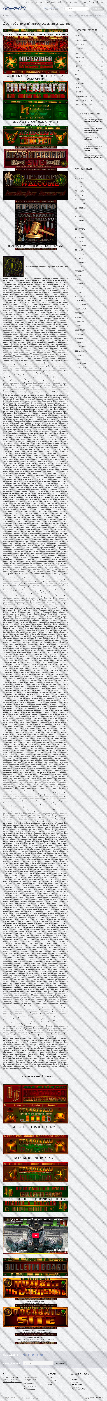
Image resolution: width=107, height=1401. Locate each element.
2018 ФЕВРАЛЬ (80, 262)
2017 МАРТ (79, 250)
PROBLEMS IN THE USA (84, 96)
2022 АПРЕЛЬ (80, 317)
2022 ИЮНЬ (79, 321)
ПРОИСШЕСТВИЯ (81, 53)
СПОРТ (77, 70)
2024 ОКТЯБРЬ (80, 347)
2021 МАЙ (79, 292)
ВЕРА (50, 1378)
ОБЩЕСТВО (79, 57)
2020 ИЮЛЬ (79, 279)
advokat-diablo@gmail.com (12, 1382)
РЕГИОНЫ (79, 92)
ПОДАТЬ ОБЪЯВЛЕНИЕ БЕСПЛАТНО (36, 1301)
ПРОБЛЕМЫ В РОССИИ (83, 100)
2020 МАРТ (79, 271)
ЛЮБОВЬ (51, 1382)
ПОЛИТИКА (79, 44)
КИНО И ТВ (79, 66)
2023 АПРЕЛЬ (80, 342)
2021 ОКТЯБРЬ (80, 296)
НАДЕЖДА (52, 1380)
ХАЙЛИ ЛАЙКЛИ (81, 40)
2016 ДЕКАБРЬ (80, 246)
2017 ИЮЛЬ (79, 254)
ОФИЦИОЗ (79, 36)
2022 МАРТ (79, 313)
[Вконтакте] (24, 1355)
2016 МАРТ (79, 225)
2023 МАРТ (79, 338)
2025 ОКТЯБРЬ (80, 364)
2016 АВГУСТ (80, 241)
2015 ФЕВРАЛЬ (80, 208)
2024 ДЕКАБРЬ (81, 351)
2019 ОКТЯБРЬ (80, 267)
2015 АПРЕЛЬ (80, 212)
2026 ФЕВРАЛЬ (81, 368)
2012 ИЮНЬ (79, 178)
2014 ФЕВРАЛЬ (81, 183)
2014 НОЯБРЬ (80, 204)
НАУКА (77, 79)
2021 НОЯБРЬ (80, 300)
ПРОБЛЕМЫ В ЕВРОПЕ (83, 105)
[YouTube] (41, 1355)
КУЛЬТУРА (79, 62)
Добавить (98, 8)
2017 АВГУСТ (80, 258)
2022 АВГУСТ (80, 330)
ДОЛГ (50, 1385)
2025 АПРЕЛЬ (80, 355)
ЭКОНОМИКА (80, 49)
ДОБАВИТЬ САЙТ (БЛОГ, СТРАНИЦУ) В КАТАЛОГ (35, 1330)
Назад (7, 16)
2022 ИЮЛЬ (79, 326)
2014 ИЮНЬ (79, 187)
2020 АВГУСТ (80, 284)
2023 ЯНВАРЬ (80, 334)
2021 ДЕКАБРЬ (80, 305)
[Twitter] (33, 1355)
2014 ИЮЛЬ (79, 191)
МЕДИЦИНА (79, 83)
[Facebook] (29, 1355)
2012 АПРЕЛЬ (80, 174)
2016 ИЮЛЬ (79, 237)
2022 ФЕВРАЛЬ (81, 309)
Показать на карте (29, 1388)
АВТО (77, 75)
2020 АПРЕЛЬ (80, 275)
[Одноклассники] (37, 1355)
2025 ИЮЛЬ (79, 359)
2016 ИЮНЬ (79, 233)
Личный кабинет (52, 8)
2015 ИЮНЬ (79, 220)
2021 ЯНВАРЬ (80, 288)
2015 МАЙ (79, 216)
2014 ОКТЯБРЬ (80, 199)
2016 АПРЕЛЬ (80, 229)
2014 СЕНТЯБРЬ (81, 195)
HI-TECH (78, 87)
